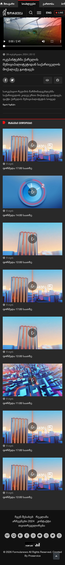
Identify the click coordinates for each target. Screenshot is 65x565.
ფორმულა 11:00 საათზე (17, 403)
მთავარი (9, 3)
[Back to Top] (56, 556)
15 (7, 535)
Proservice (34, 555)
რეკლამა (42, 516)
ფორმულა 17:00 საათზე (17, 168)
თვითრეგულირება (31, 525)
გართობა (48, 3)
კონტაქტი (44, 521)
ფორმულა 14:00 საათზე (17, 215)
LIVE (61, 12)
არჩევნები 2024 (23, 521)
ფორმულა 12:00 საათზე (17, 262)
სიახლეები (29, 3)
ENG (48, 12)
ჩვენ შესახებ (24, 516)
